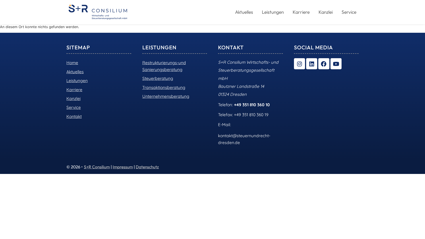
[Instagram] (299, 63)
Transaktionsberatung (163, 87)
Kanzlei (326, 12)
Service (349, 12)
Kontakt (74, 116)
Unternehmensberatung (165, 96)
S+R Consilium (97, 167)
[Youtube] (336, 63)
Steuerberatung (157, 78)
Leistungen (77, 80)
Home (72, 62)
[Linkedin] (311, 63)
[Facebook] (323, 63)
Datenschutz (147, 167)
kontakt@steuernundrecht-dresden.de (244, 139)
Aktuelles (75, 71)
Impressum (123, 167)
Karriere (301, 12)
